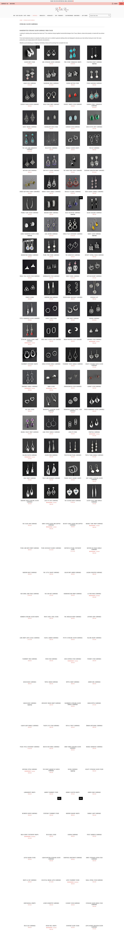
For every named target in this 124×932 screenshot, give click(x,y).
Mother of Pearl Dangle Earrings (94, 539)
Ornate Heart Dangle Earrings (51, 182)
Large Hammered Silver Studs (30, 224)
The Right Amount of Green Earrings (51, 760)
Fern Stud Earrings (51, 649)
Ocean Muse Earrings (30, 672)
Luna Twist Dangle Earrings (51, 423)
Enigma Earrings (94, 309)
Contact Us (4, 3)
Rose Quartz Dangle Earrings (94, 182)
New (14, 15)
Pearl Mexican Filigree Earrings (51, 539)
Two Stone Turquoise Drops (73, 53)
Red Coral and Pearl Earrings (30, 584)
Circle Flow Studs (51, 309)
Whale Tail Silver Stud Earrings (30, 267)
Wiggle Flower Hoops (73, 138)
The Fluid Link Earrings (30, 514)
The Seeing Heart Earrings (73, 491)
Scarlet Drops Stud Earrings (73, 95)
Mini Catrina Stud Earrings (73, 649)
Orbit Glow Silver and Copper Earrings (51, 514)
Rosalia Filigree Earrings (73, 182)
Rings (28, 15)
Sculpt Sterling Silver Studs (94, 760)
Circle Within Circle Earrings (51, 354)
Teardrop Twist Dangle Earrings (73, 354)
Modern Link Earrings (51, 288)
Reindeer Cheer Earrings (30, 804)
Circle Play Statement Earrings (73, 224)
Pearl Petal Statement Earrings (30, 737)
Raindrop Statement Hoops (30, 354)
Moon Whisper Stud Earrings (73, 330)
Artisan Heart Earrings (94, 267)
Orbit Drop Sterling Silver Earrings (73, 737)
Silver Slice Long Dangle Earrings (94, 491)
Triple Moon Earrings (51, 672)
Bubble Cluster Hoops (73, 783)
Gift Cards (84, 15)
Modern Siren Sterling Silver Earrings (30, 491)
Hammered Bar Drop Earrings (73, 584)
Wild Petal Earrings (51, 138)
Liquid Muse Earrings (30, 694)
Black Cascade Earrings (94, 203)
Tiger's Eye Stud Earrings (51, 716)
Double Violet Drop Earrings (30, 423)
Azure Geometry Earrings (51, 894)
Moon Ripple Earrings (94, 694)
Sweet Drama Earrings (30, 117)
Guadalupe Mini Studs (51, 117)
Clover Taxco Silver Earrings (30, 95)
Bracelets (42, 15)
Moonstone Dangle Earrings (30, 245)
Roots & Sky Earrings (30, 871)
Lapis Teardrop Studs (73, 871)
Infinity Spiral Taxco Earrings (94, 245)
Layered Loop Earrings (94, 607)
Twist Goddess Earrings (94, 825)
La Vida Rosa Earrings (94, 584)
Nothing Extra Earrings (30, 760)
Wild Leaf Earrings (30, 916)
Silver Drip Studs (30, 53)
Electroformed (69, 15)
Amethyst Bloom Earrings (51, 161)
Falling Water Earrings (30, 446)
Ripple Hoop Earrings (73, 672)
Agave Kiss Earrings (30, 74)
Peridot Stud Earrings (94, 649)
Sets (56, 15)
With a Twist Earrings (73, 716)
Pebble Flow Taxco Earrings (30, 203)
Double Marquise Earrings (94, 737)
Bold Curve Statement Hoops (30, 825)
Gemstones (77, 15)
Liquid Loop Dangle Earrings (30, 716)
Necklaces (50, 15)
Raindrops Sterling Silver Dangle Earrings (73, 694)
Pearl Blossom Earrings (94, 74)
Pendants (60, 15)
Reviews (12, 3)
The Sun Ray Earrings (51, 584)
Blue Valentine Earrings (73, 203)
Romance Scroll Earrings (30, 377)
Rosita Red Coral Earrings (51, 737)
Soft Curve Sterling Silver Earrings (94, 469)
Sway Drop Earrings (30, 469)
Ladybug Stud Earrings (94, 330)
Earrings (35, 15)
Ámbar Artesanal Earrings (94, 716)
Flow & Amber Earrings (51, 628)
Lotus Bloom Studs (30, 848)
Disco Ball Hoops (51, 916)
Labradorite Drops (30, 783)
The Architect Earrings (73, 245)
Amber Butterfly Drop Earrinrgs (30, 182)
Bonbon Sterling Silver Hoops (30, 607)
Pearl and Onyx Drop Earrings (30, 539)
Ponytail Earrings (94, 423)
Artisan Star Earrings (30, 161)
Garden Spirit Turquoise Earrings (94, 95)
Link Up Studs (73, 423)
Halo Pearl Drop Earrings (51, 95)
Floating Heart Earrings (94, 53)
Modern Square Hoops (73, 804)
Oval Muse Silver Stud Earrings (51, 330)
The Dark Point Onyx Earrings (73, 161)
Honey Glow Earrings (94, 224)
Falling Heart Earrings (94, 628)
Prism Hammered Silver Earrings (94, 400)
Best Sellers (19, 15)
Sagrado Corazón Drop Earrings (94, 161)
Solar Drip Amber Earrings (73, 563)
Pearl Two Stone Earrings (51, 245)
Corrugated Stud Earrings (51, 267)
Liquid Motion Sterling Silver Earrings (51, 848)
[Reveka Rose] (62, 9)
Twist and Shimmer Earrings (51, 469)
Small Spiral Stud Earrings (94, 871)
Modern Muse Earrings (30, 563)
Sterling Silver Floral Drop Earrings (30, 330)
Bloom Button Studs (73, 74)
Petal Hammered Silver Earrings (30, 309)
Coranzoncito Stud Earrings (73, 377)
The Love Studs (30, 400)
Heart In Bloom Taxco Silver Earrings (94, 354)
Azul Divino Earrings (51, 224)
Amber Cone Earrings (94, 783)
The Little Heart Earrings (51, 563)
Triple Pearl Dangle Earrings (94, 446)
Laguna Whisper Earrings (94, 563)
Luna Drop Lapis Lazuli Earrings (30, 628)
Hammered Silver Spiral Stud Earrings (73, 400)
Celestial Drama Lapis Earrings (51, 871)
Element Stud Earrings (73, 894)
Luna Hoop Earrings (73, 309)
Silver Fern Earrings (51, 446)
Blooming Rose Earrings (51, 74)
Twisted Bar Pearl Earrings (73, 446)
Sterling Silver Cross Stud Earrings (94, 894)
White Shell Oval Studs (51, 607)
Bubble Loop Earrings (94, 804)
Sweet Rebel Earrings (73, 267)
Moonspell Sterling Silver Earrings (51, 400)
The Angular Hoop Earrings (73, 607)
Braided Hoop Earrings (51, 203)
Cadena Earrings (73, 825)
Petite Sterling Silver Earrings (73, 628)
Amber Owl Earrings (94, 672)
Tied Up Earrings (94, 138)
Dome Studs (51, 377)
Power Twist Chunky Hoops (73, 469)
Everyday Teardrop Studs (51, 804)
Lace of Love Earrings (51, 491)
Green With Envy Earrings (94, 117)
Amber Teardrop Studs (51, 783)
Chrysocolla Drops (30, 894)
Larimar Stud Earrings (73, 117)
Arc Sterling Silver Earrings (51, 53)
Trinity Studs (30, 288)
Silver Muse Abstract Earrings (73, 288)
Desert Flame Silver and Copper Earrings (73, 514)
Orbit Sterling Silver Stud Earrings (94, 848)
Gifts (25, 15)
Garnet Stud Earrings (94, 377)
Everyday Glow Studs (73, 916)
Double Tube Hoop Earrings (94, 514)
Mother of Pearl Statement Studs (73, 539)
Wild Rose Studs (51, 825)
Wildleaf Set (94, 288)
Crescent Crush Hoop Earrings (51, 694)
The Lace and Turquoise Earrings (30, 138)
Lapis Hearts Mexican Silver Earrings (94, 916)
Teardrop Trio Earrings (30, 649)
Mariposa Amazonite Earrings (73, 848)
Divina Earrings (73, 760)
